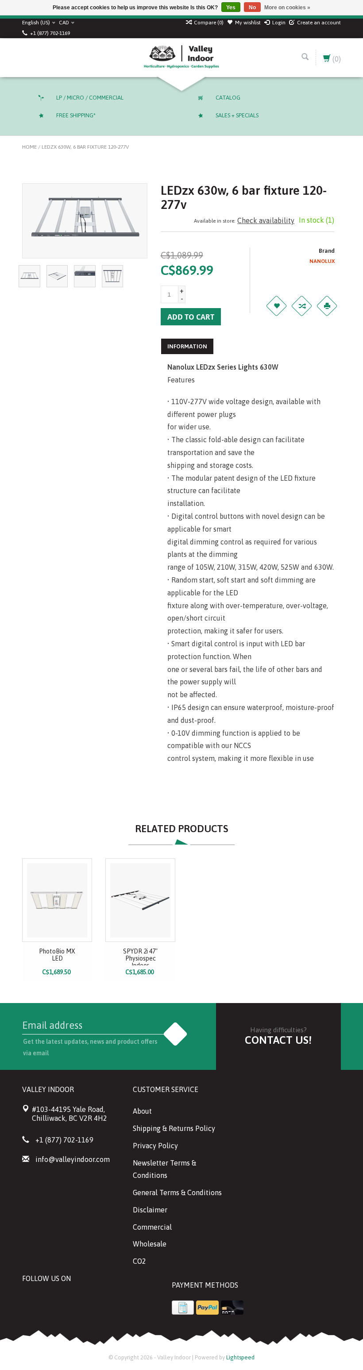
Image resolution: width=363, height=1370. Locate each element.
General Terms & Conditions (177, 1192)
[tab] (187, 346)
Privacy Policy (155, 1146)
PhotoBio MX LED (57, 955)
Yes (231, 7)
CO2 (139, 1261)
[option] (57, 919)
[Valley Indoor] (181, 58)
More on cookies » (287, 7)
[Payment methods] (183, 1308)
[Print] (326, 305)
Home (29, 147)
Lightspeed (240, 1357)
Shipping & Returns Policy (174, 1128)
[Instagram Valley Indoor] (93, 1301)
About (142, 1111)
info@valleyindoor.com (72, 1159)
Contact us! (278, 1040)
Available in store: (215, 221)
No (252, 7)
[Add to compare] (301, 305)
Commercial (152, 1227)
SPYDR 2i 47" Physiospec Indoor (140, 956)
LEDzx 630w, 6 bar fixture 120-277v (85, 147)
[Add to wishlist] (276, 305)
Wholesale (149, 1244)
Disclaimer (150, 1210)
